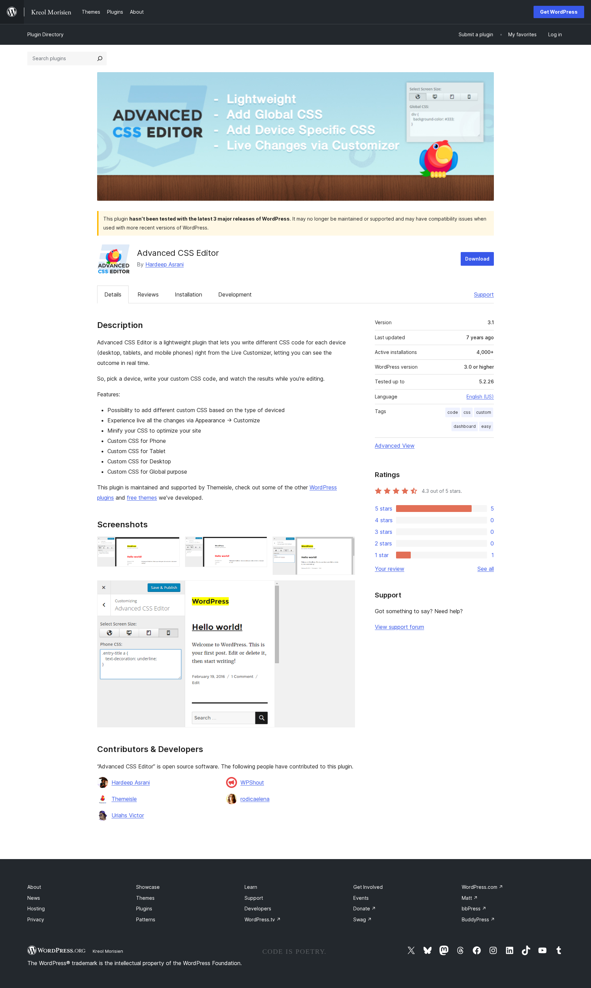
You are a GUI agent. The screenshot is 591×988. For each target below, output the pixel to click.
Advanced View (395, 445)
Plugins (144, 908)
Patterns (145, 919)
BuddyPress (478, 919)
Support (484, 294)
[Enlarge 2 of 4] (257, 545)
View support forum (399, 626)
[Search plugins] (100, 58)
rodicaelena (255, 798)
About (34, 887)
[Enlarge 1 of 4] (170, 545)
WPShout (252, 782)
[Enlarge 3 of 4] (345, 545)
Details (112, 294)
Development (235, 294)
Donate (364, 908)
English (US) (480, 396)
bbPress (474, 908)
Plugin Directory (45, 34)
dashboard (465, 426)
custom (483, 412)
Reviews (148, 294)
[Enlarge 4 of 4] (345, 589)
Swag (362, 919)
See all (485, 568)
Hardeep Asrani (164, 264)
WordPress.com (482, 887)
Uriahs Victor (127, 815)
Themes (145, 898)
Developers (258, 908)
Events (361, 898)
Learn (251, 887)
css (467, 412)
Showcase (148, 887)
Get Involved (368, 887)
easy (486, 426)
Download (477, 259)
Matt (470, 898)
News (33, 898)
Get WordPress (559, 12)
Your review (389, 568)
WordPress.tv (263, 919)
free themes (142, 497)
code (452, 412)
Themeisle (124, 798)
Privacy (35, 919)
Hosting (36, 908)
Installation (188, 294)
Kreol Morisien (108, 951)
